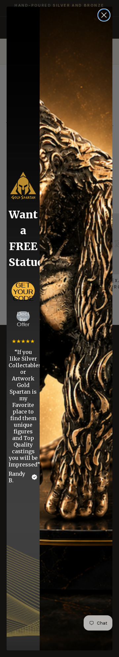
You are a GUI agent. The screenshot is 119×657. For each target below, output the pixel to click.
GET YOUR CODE (23, 291)
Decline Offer (23, 316)
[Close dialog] (104, 15)
